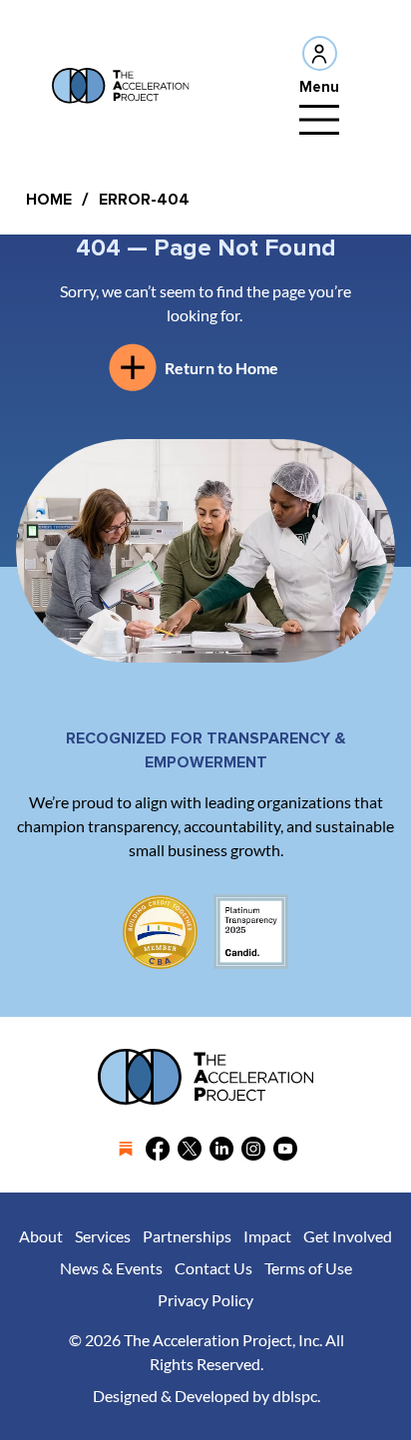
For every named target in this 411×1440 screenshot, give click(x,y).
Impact (267, 1235)
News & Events (111, 1267)
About (41, 1235)
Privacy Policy (205, 1299)
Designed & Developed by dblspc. (206, 1395)
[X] (190, 1149)
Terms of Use (308, 1267)
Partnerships (187, 1235)
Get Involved (347, 1235)
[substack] (126, 1149)
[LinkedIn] (221, 1149)
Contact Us (213, 1267)
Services (103, 1235)
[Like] (319, 53)
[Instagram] (253, 1149)
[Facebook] (158, 1149)
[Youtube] (285, 1149)
